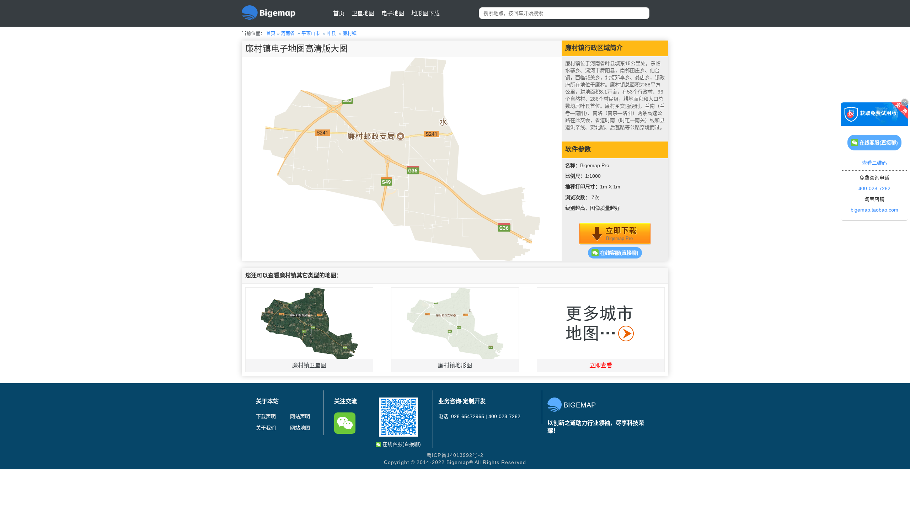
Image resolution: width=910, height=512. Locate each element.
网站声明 (300, 416)
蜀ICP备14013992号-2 (455, 455)
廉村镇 (350, 33)
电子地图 (392, 13)
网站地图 (300, 428)
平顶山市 (310, 33)
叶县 (331, 33)
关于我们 (266, 428)
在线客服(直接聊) (618, 253)
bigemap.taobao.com (874, 210)
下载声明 (266, 416)
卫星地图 (363, 13)
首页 (338, 13)
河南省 (288, 33)
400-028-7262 (874, 188)
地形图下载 (425, 13)
